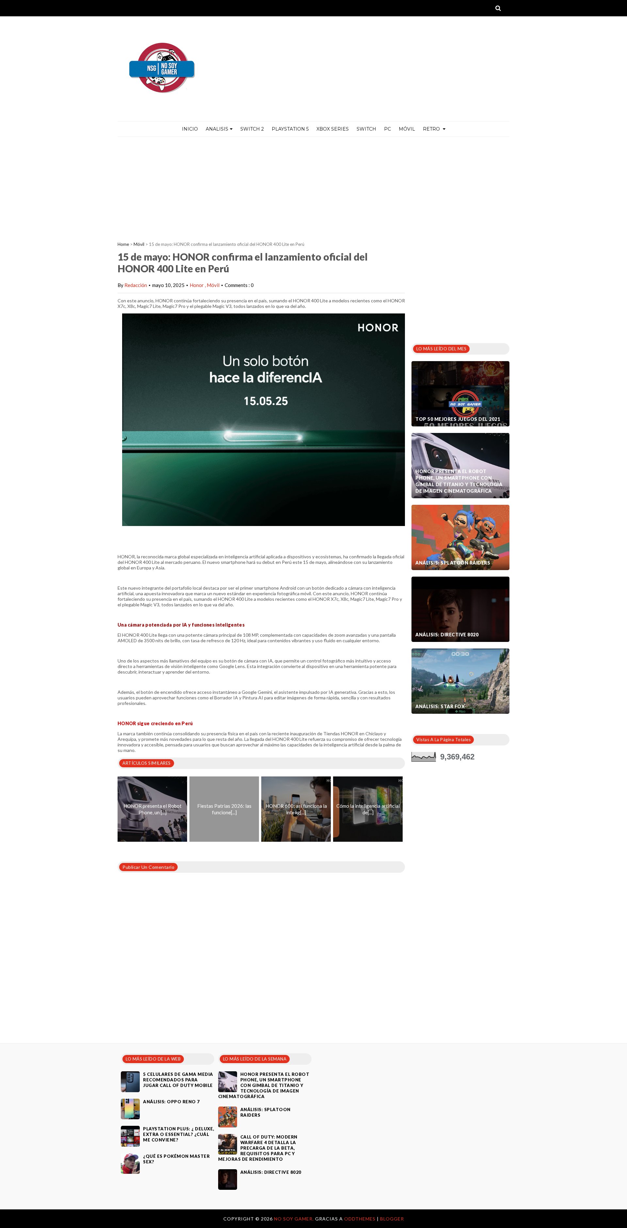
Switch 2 (252, 129)
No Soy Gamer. (294, 1218)
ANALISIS (217, 129)
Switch (366, 129)
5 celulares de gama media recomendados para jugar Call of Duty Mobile (178, 1080)
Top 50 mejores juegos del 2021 (457, 419)
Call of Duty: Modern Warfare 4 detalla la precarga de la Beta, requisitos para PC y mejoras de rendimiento (257, 1148)
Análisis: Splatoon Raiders (452, 563)
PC (387, 129)
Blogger (392, 1218)
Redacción (135, 285)
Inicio (190, 129)
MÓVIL (407, 129)
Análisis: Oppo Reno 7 (171, 1101)
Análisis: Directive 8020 (446, 634)
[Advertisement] (313, 185)
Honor (197, 285)
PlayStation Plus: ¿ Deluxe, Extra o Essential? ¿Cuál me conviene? (178, 1134)
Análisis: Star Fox (440, 706)
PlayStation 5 (290, 129)
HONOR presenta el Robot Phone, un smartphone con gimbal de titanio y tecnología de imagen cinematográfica (458, 481)
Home (123, 244)
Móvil (139, 244)
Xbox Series (332, 129)
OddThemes (360, 1218)
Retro (432, 129)
